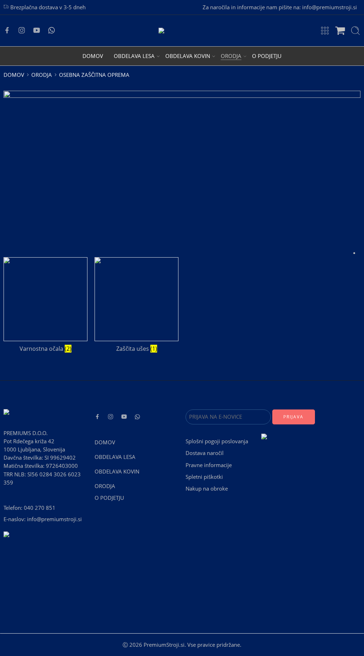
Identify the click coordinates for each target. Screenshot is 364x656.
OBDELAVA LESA (134, 56)
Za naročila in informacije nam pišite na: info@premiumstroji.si (280, 7)
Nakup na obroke (207, 488)
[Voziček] (340, 31)
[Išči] (355, 31)
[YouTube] (37, 30)
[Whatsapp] (51, 30)
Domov (14, 74)
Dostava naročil (205, 453)
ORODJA (231, 56)
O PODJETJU (267, 56)
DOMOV (92, 56)
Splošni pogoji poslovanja (217, 441)
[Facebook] (7, 30)
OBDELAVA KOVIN (187, 56)
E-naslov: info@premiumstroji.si (43, 519)
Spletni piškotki (204, 477)
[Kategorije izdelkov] (325, 31)
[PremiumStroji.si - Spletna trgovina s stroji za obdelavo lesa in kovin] (182, 30)
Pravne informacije (209, 465)
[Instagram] (22, 30)
